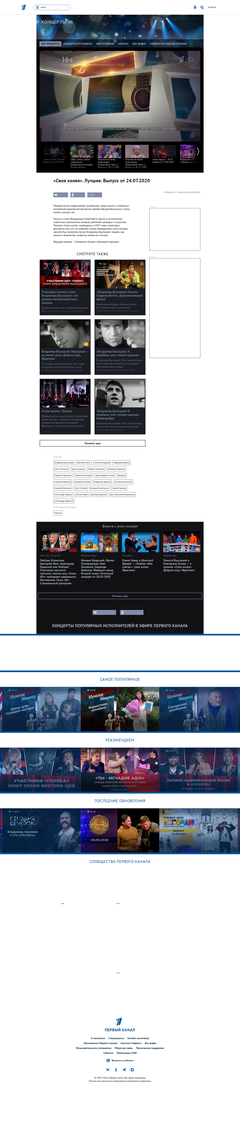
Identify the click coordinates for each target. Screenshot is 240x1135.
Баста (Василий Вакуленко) (122, 494)
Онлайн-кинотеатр (138, 1038)
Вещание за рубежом (123, 1060)
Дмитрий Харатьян (116, 469)
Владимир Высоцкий (63, 462)
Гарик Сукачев (77, 469)
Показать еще (93, 443)
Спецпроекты (116, 1038)
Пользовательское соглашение (93, 1048)
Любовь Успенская (96, 469)
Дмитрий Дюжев (98, 494)
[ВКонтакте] (60, 194)
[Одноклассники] (77, 194)
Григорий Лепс (84, 462)
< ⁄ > (91, 195)
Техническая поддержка (150, 1048)
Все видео (150, 1043)
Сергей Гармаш (119, 488)
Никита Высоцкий (83, 475)
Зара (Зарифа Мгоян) (104, 475)
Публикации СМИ (127, 1053)
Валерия (122, 475)
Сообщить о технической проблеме (182, 192)
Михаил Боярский (62, 481)
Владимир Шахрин (102, 481)
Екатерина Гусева (82, 481)
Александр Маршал (63, 494)
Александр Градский (63, 501)
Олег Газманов (61, 469)
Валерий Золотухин (99, 488)
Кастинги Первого (131, 1043)
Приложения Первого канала (100, 1043)
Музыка (57, 512)
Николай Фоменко (62, 488)
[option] (54, 152)
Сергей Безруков (102, 462)
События (108, 1053)
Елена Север (82, 494)
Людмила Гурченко (63, 475)
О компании (98, 1038)
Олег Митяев (81, 488)
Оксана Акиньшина (123, 481)
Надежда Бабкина (121, 462)
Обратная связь (124, 1048)
